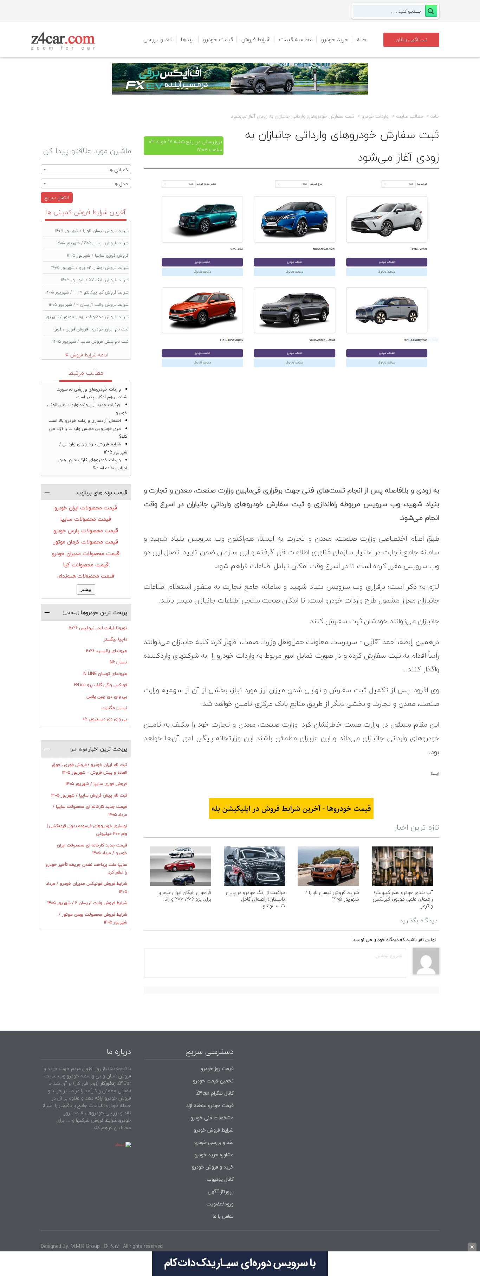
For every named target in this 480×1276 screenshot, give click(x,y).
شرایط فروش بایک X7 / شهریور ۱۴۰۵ (95, 280)
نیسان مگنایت (114, 707)
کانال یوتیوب (219, 1179)
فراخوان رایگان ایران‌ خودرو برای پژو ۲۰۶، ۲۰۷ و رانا (184, 895)
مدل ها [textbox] (120, 183)
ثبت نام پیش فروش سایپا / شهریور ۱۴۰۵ (91, 341)
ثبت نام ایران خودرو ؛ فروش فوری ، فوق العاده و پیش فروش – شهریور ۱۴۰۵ (89, 768)
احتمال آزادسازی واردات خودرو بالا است (84, 420)
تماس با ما (223, 1216)
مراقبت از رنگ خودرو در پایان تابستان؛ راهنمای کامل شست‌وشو (255, 899)
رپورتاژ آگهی (221, 1191)
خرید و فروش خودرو (212, 1166)
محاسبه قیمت (296, 39)
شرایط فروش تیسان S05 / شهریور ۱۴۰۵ (93, 243)
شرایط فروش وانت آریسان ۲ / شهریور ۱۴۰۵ (89, 304)
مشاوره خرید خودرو (213, 1154)
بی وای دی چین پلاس (106, 696)
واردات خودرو (375, 116)
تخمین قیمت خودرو (213, 1080)
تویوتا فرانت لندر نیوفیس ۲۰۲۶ (98, 628)
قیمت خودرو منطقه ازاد (210, 1105)
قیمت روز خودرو (217, 1068)
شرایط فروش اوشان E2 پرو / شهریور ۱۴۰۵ (90, 267)
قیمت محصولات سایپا (85, 518)
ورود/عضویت (220, 1203)
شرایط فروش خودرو (214, 1130)
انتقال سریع (57, 197)
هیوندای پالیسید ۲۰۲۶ (106, 651)
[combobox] (86, 169)
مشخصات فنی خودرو (211, 1117)
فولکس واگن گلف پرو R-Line (100, 685)
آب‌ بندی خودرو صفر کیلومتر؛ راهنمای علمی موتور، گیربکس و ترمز (403, 899)
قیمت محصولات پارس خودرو (85, 530)
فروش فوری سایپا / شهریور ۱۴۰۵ (98, 255)
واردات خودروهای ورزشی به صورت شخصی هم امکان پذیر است (92, 393)
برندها (188, 39)
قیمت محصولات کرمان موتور (86, 541)
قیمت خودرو (218, 39)
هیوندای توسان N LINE (105, 673)
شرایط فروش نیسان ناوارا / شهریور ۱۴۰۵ (332, 895)
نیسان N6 (118, 662)
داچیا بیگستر (115, 639)
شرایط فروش (256, 39)
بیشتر (85, 589)
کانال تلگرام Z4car (215, 1093)
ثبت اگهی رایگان (411, 40)
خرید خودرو (334, 39)
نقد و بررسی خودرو (214, 1142)
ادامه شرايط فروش (89, 354)
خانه (362, 39)
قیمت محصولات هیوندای (85, 575)
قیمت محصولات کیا (86, 564)
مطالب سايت (409, 116)
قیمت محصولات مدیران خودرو (85, 553)
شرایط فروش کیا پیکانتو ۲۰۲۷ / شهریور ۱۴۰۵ (87, 292)
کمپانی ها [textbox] (118, 169)
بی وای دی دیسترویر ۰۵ (105, 719)
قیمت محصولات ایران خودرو (85, 507)
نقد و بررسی (158, 39)
